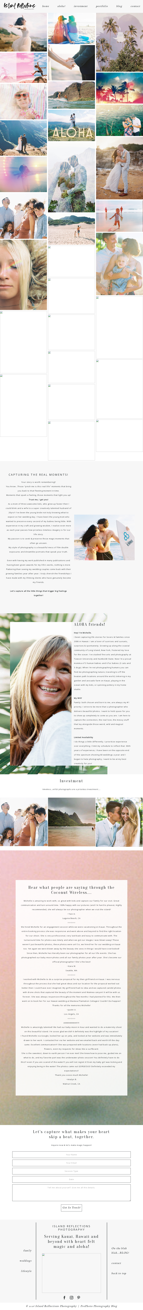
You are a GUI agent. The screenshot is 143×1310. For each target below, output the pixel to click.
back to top (118, 1273)
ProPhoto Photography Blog (98, 1306)
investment (81, 6)
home (45, 6)
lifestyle (26, 1271)
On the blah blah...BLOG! (120, 1251)
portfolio (102, 6)
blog (119, 6)
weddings (25, 1261)
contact (135, 6)
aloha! (61, 6)
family (27, 1250)
